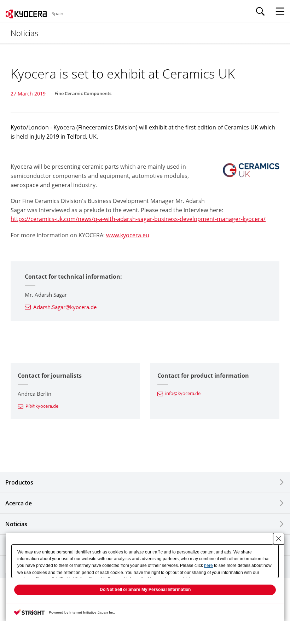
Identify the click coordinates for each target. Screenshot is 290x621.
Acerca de (18, 503)
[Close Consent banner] (278, 538)
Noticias (16, 524)
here (208, 565)
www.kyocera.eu (127, 235)
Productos (19, 482)
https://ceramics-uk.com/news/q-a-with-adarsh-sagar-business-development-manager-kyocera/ (138, 219)
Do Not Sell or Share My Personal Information (145, 589)
